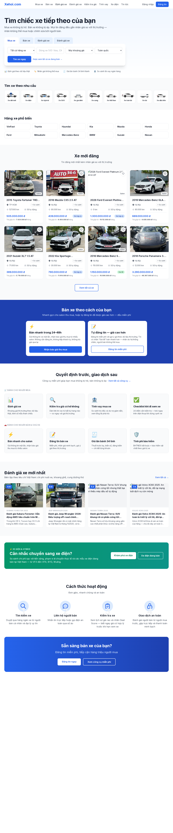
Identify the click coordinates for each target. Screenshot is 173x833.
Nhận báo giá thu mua (55, 349)
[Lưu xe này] (39, 173)
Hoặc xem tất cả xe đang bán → (47, 59)
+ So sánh (36, 205)
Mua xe (39, 4)
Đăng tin (162, 4)
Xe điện (115, 4)
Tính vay (103, 4)
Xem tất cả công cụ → (119, 380)
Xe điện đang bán (150, 555)
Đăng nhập (148, 4)
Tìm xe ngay (19, 59)
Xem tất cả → (162, 477)
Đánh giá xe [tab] (63, 40)
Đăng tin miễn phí (117, 349)
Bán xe (49, 4)
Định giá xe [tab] (43, 40)
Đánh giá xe (75, 4)
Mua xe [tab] (11, 40)
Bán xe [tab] (26, 40)
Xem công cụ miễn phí (99, 662)
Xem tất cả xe (86, 287)
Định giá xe (61, 4)
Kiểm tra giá (90, 4)
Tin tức (124, 4)
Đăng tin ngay (69, 661)
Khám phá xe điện (123, 555)
